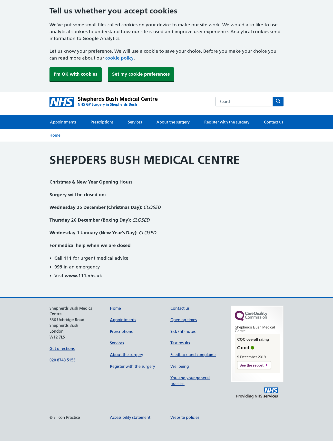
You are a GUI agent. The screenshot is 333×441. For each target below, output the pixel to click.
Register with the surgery (226, 122)
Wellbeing (179, 366)
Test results (180, 342)
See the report (251, 365)
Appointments (63, 122)
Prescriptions (102, 122)
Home (54, 135)
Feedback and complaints (193, 354)
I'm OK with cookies (75, 74)
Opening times (183, 319)
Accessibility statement (130, 417)
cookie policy (119, 58)
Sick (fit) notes (183, 331)
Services (135, 122)
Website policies (184, 417)
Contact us (273, 122)
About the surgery (173, 122)
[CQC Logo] (251, 320)
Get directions (62, 348)
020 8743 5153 (62, 360)
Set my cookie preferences (141, 74)
